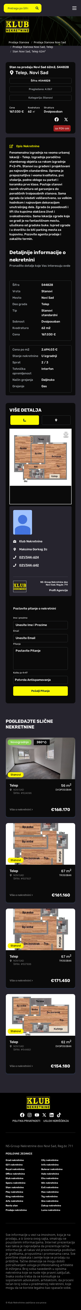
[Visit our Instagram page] (29, 1115)
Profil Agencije (58, 590)
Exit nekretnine (49, 1187)
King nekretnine (15, 1196)
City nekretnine (49, 1160)
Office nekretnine (15, 1173)
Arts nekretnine (14, 1201)
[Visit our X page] (44, 1115)
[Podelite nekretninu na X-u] (67, 119)
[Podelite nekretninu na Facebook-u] (57, 119)
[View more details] (24, 420)
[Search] (37, 8)
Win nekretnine (49, 1183)
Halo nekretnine (50, 1173)
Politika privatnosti (26, 1121)
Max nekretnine (50, 1192)
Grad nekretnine (15, 1160)
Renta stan (12, 1205)
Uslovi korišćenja (56, 1121)
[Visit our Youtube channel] (37, 1115)
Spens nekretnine (15, 1183)
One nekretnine (49, 1201)
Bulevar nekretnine (52, 1169)
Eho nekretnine (49, 1178)
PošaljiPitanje (40, 691)
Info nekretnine (50, 1164)
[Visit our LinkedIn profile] (51, 1115)
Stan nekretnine (15, 1187)
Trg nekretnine (49, 1196)
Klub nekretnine (14, 1178)
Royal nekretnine (15, 1169)
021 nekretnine (14, 1164)
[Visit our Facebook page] (22, 1115)
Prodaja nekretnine (16, 1210)
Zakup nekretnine (51, 1205)
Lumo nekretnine (50, 1210)
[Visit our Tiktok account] (59, 1115)
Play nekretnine (14, 1192)
